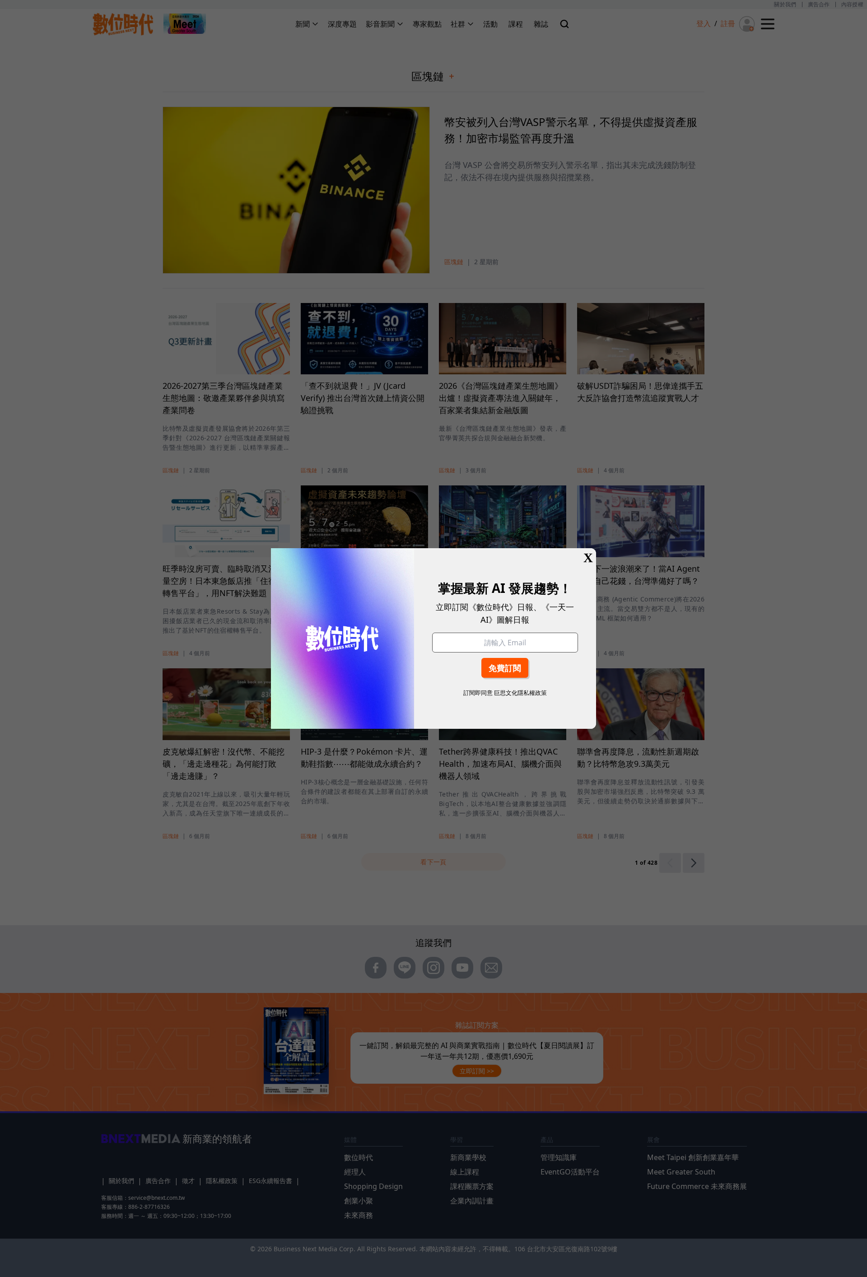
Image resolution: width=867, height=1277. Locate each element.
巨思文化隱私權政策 (520, 693)
